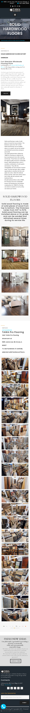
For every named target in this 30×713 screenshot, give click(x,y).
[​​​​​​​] (15, 10)
